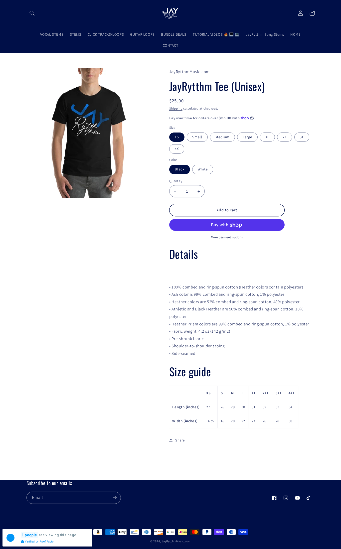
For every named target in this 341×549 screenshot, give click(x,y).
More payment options (227, 237)
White (203, 169)
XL (267, 137)
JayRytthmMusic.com (176, 541)
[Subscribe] (114, 498)
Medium (222, 137)
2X (285, 137)
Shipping (175, 108)
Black (179, 169)
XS (177, 137)
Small (197, 137)
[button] (32, 13)
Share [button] (180, 440)
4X (177, 148)
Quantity (175, 181)
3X (302, 137)
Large (247, 137)
